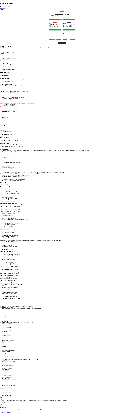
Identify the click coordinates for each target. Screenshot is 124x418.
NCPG (11, 412)
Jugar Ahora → (62, 19)
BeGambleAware (8, 412)
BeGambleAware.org (65, 44)
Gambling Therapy (3, 412)
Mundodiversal (1, 0)
